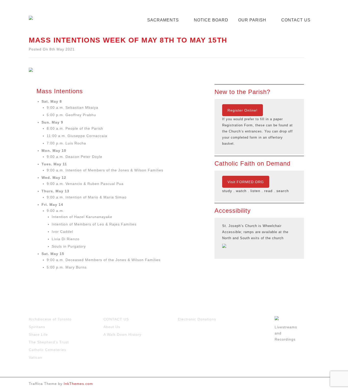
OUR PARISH (252, 20)
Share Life (38, 334)
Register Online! (242, 110)
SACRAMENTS (163, 20)
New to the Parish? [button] (242, 92)
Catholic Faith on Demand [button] (252, 163)
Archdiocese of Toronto (50, 319)
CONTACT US (296, 20)
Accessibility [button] (233, 210)
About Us (111, 327)
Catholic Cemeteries (47, 350)
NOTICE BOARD (211, 20)
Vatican (35, 357)
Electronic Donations (197, 319)
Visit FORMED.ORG (245, 182)
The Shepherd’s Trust (49, 342)
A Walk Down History (122, 334)
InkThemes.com (78, 384)
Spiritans (37, 327)
